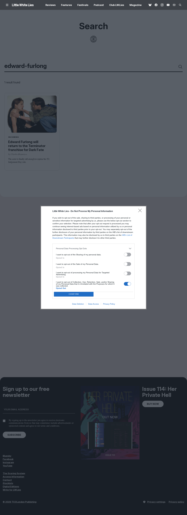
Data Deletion (78, 304)
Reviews (50, 5)
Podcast (99, 5)
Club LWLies (116, 5)
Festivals (82, 5)
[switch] (127, 254)
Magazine (136, 5)
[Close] (140, 211)
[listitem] (93, 248)
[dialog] (93, 257)
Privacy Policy (109, 304)
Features (66, 5)
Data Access (93, 304)
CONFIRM (74, 294)
